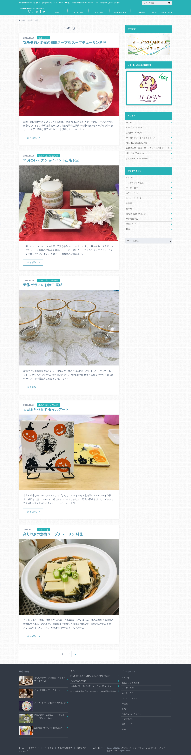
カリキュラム (132, 193)
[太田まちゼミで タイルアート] (69, 488)
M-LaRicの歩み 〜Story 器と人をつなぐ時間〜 (90, 676)
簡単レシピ (131, 224)
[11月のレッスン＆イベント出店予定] (69, 239)
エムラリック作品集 (135, 182)
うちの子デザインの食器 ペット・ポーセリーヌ (50, 679)
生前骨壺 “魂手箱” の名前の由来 (48, 727)
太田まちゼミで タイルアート (46, 409)
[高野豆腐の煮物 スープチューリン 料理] (69, 612)
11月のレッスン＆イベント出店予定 (51, 160)
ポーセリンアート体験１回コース (140, 138)
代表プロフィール (134, 127)
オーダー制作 (132, 188)
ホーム (57, 12)
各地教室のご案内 (120, 12)
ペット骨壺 (99, 12)
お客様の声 (141, 12)
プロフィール (78, 12)
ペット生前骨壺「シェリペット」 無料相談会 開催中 (93, 691)
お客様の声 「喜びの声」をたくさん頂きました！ (147, 148)
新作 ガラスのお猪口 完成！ (44, 285)
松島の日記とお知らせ (136, 213)
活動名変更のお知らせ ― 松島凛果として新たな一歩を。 (49, 716)
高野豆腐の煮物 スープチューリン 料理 (53, 534)
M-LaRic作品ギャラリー (136, 153)
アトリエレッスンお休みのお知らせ (50, 702)
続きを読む (32, 138)
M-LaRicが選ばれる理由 (136, 143)
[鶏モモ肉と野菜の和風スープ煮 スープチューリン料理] (69, 114)
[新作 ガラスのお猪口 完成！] (69, 363)
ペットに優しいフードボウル (47, 690)
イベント (130, 177)
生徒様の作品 (132, 219)
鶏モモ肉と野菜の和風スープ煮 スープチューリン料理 (64, 42)
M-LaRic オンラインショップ (162, 12)
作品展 (129, 203)
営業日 (129, 208)
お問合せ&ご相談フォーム (137, 158)
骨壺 (128, 229)
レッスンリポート (134, 198)
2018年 (30, 20)
